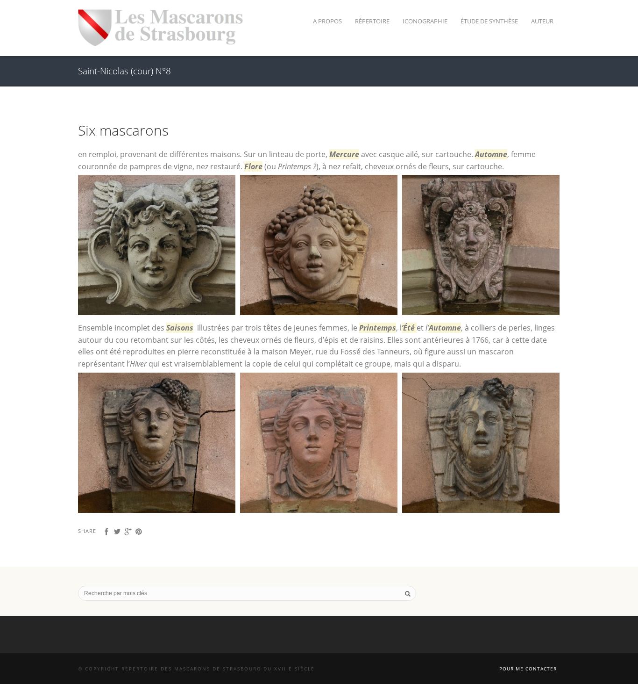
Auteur (542, 21)
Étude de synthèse (489, 21)
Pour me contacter (528, 668)
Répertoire (372, 21)
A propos (327, 21)
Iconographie (425, 21)
